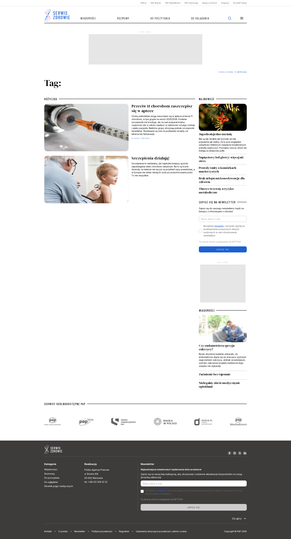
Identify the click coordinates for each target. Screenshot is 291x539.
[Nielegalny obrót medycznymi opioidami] (223, 385)
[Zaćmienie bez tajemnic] (223, 375)
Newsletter (79, 531)
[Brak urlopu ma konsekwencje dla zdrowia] (223, 180)
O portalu (63, 531)
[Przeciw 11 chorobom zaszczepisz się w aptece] (119, 128)
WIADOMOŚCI (207, 310)
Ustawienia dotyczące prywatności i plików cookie (161, 531)
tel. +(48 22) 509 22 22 (95, 482)
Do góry (237, 518)
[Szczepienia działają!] (119, 180)
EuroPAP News (240, 3)
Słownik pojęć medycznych (58, 486)
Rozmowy (123, 18)
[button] (241, 18)
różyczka (50, 99)
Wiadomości (88, 18)
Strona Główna (226, 72)
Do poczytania (160, 18)
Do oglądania (200, 18)
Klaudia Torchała (141, 138)
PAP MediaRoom (172, 3)
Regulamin (124, 531)
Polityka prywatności (102, 531)
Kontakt (48, 531)
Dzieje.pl (225, 3)
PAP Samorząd (191, 3)
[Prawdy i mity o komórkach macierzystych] (223, 169)
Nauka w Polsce (209, 3)
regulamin (219, 226)
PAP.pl (143, 3)
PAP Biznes (156, 3)
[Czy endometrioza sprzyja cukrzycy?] (223, 343)
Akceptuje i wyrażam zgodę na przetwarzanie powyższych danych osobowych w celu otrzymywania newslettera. (224, 231)
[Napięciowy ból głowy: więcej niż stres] (223, 159)
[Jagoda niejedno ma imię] (223, 129)
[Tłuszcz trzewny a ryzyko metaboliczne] (223, 189)
